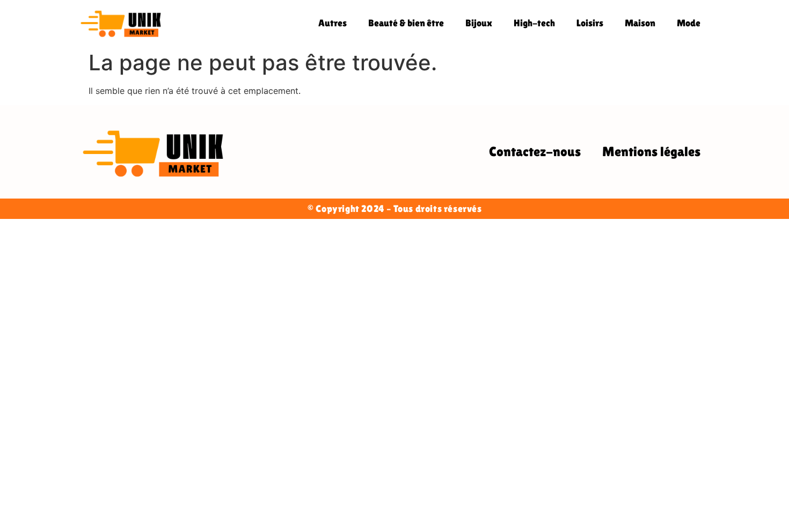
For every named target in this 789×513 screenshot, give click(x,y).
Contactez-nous (535, 151)
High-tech (534, 22)
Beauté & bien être (406, 22)
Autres (332, 22)
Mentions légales (651, 151)
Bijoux (478, 22)
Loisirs (589, 22)
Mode (688, 22)
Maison (640, 22)
